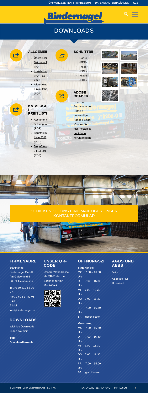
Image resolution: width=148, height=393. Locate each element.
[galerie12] (128, 68)
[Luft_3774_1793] (110, 55)
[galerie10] (128, 82)
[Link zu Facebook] (135, 387)
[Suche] (124, 14)
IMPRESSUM (83, 2)
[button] (8, 384)
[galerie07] (110, 82)
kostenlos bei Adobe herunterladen (82, 133)
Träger (83, 66)
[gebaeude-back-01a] (128, 55)
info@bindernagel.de (22, 310)
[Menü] (133, 14)
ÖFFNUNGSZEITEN (60, 2)
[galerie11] (110, 96)
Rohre (83, 57)
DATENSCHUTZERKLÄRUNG (112, 2)
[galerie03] (110, 68)
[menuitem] (60, 3)
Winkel (83, 75)
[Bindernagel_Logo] (74, 20)
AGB (135, 2)
